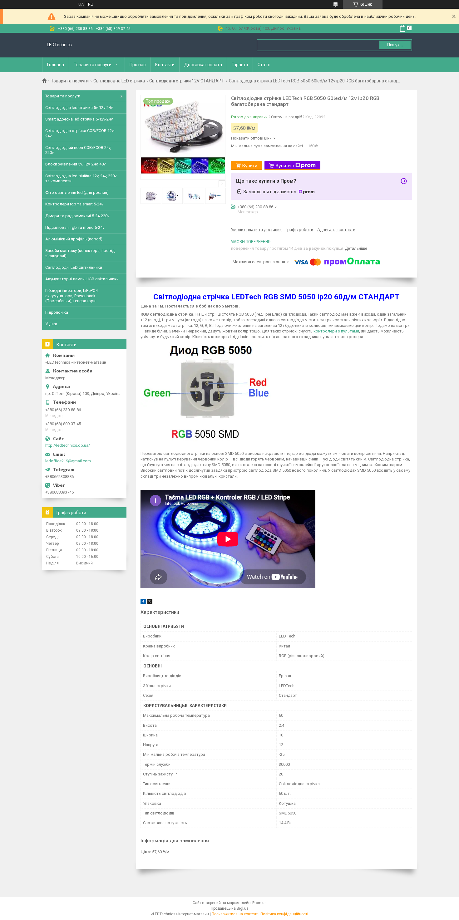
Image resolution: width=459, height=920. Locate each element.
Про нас (138, 64)
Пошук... (395, 44)
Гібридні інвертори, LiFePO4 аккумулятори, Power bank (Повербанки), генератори (71, 295)
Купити (249, 165)
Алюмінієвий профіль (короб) (73, 239)
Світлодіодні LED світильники (73, 267)
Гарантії (240, 64)
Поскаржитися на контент (235, 914)
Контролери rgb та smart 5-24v (74, 204)
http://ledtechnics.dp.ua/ (67, 445)
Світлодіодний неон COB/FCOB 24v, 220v (78, 150)
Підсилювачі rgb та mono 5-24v (74, 227)
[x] (149, 602)
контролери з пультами (336, 331)
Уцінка (51, 324)
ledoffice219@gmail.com (68, 461)
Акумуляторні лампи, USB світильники (82, 279)
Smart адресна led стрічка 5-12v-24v (79, 119)
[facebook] (143, 602)
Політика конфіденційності (284, 914)
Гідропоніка (56, 312)
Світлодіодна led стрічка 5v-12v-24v (79, 107)
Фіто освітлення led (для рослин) (77, 192)
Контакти (165, 64)
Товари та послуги (92, 64)
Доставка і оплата (203, 64)
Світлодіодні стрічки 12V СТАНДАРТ (186, 80)
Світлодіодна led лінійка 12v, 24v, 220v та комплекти (80, 178)
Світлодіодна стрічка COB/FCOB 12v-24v (80, 133)
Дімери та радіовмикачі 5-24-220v (77, 216)
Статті (264, 64)
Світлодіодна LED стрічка (119, 80)
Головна (55, 64)
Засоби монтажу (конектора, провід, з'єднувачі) (80, 253)
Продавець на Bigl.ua (230, 908)
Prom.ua (259, 903)
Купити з (285, 165)
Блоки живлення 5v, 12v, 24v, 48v (75, 164)
